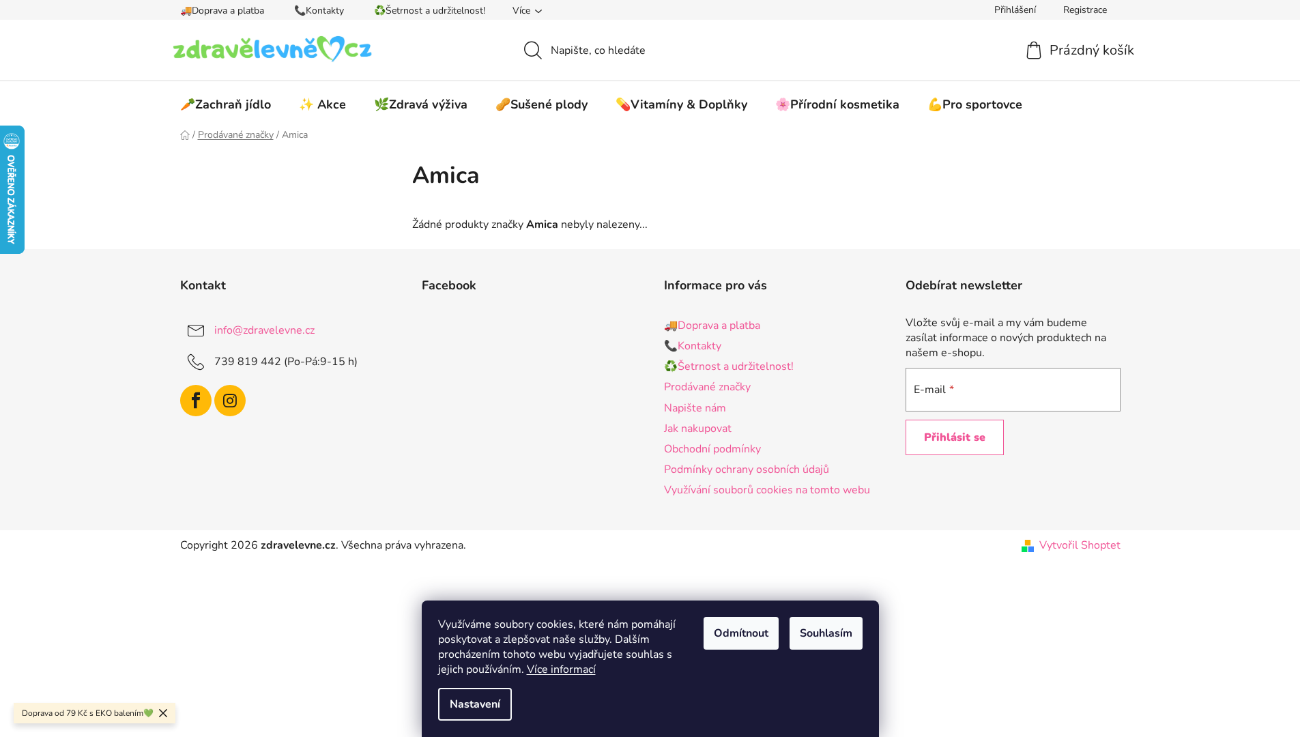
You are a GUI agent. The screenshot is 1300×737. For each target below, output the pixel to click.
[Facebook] (196, 400)
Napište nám (695, 408)
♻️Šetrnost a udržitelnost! (429, 10)
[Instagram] (230, 400)
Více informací (561, 669)
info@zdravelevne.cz (264, 330)
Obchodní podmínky (712, 449)
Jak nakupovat (698, 428)
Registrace (1085, 9)
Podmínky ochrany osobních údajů (746, 469)
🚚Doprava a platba (222, 10)
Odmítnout (741, 633)
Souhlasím (826, 633)
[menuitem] (226, 104)
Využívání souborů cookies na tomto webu (767, 489)
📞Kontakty (319, 10)
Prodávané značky (707, 386)
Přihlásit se (954, 437)
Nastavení (475, 704)
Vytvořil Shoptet (1080, 545)
